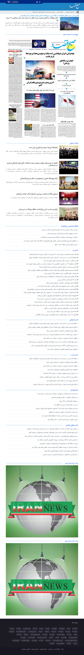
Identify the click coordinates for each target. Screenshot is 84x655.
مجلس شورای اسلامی (72, 640)
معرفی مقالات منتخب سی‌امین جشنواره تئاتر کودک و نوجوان (37, 194)
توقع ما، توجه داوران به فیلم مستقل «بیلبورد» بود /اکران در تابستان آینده (55, 302)
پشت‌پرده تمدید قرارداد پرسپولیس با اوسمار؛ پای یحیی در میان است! (57, 299)
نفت (42, 640)
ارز (69, 629)
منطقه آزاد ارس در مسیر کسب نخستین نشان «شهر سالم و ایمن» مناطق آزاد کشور (53, 257)
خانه (62, 649)
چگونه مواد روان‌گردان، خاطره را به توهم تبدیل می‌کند (61, 283)
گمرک (52, 643)
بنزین (12, 629)
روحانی (52, 634)
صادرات (64, 637)
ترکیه (47, 631)
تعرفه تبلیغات (43, 649)
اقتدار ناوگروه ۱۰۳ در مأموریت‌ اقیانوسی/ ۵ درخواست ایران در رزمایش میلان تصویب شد (51, 264)
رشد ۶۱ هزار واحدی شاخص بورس (67, 280)
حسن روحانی (33, 631)
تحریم (61, 631)
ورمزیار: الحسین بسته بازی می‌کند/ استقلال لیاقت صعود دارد (59, 416)
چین (76, 643)
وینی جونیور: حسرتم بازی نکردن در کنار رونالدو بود (62, 419)
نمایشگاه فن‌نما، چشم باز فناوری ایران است (43, 147)
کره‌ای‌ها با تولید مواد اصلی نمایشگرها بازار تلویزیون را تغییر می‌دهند (57, 295)
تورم (41, 631)
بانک (35, 629)
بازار (42, 629)
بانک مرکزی (27, 629)
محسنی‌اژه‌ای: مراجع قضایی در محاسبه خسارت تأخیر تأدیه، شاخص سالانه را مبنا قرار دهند (51, 436)
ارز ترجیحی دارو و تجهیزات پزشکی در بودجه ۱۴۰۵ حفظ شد (60, 373)
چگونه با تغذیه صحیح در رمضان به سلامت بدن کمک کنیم (60, 338)
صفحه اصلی (60, 12)
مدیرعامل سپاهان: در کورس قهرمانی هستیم (64, 397)
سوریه (19, 634)
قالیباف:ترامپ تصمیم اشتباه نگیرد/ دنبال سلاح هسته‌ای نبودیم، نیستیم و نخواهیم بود (52, 289)
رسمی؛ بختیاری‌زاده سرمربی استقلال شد (65, 405)
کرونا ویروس (61, 643)
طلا (57, 637)
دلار (76, 634)
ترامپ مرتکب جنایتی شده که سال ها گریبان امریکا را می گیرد (59, 230)
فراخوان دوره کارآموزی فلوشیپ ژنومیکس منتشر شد (62, 349)
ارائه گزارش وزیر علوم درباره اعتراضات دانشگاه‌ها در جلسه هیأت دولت (56, 276)
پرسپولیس (16, 640)
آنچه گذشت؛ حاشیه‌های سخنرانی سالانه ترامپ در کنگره (60, 308)
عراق (52, 637)
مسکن (48, 640)
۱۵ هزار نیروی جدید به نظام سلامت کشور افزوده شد (62, 381)
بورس (68, 631)
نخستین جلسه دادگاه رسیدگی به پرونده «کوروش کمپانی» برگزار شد (57, 440)
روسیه (45, 634)
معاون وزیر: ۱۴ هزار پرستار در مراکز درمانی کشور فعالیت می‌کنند (58, 377)
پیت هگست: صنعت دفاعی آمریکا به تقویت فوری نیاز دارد (60, 261)
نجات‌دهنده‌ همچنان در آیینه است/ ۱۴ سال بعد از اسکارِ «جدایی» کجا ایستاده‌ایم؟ (53, 254)
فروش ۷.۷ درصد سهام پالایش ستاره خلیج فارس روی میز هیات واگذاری (56, 315)
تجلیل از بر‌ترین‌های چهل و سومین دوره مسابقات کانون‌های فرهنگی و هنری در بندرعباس (32, 164)
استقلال (62, 629)
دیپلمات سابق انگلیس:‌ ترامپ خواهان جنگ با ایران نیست (60, 273)
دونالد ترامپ (61, 634)
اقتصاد (54, 629)
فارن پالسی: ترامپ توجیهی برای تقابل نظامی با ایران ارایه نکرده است (57, 286)
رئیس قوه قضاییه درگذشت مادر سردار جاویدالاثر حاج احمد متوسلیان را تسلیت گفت (52, 342)
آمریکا (75, 629)
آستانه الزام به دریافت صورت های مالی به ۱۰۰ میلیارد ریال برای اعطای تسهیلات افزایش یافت (50, 292)
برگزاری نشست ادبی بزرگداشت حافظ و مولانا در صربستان (38, 209)
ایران (48, 629)
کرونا (69, 643)
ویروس (35, 640)
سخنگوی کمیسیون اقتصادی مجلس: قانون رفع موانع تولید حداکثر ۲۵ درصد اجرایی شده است (50, 241)
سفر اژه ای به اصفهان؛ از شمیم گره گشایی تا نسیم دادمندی (60, 454)
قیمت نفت (32, 637)
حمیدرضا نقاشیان (22, 631)
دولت (70, 634)
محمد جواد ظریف (58, 640)
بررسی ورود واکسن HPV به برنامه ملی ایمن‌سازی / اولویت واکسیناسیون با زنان (54, 345)
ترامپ (54, 631)
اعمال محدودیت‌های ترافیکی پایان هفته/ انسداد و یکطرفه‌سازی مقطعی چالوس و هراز (52, 270)
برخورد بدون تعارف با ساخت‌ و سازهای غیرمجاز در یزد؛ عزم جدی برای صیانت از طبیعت (51, 305)
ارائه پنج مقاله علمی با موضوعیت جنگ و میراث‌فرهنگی (39, 178)
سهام (26, 634)
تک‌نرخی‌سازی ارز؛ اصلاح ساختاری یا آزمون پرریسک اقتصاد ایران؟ (58, 267)
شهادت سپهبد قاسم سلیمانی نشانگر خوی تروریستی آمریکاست (59, 237)
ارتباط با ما (57, 649)
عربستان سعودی (42, 637)
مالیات (23, 637)
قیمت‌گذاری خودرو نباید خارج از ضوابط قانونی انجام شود (60, 451)
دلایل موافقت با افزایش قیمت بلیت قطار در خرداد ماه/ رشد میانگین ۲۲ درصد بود (32, 19)
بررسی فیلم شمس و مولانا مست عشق (66, 244)
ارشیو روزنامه (34, 649)
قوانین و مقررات (25, 649)
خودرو (12, 631)
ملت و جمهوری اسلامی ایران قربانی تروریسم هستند (62, 233)
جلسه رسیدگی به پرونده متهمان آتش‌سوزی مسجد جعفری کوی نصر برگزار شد (54, 447)
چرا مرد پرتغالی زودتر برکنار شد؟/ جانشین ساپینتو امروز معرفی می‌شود (56, 408)
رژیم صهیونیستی (36, 634)
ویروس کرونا (26, 640)
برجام (19, 629)
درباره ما (50, 649)
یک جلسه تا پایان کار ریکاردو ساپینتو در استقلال (63, 412)
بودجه (75, 631)
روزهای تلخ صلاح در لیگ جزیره (68, 401)
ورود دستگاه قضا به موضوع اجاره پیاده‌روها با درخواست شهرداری (58, 443)
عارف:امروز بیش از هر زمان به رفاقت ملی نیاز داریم (62, 311)
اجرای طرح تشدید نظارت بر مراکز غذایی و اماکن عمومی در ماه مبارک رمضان (55, 384)
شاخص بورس (73, 637)
